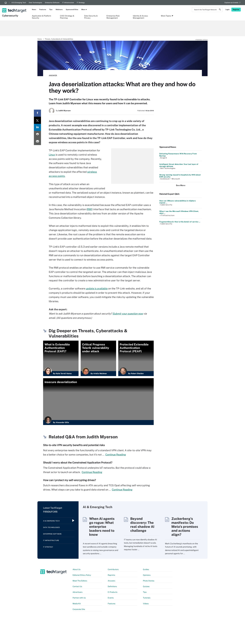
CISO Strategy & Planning (67, 17)
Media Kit (77, 604)
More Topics (166, 16)
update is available (97, 288)
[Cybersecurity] (14, 6)
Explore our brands (231, 2)
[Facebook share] (37, 113)
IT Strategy (81, 2)
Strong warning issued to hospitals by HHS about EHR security (180, 176)
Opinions (147, 575)
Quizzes (146, 586)
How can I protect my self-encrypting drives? (69, 480)
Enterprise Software (52, 2)
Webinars (59, 9)
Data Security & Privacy (91, 17)
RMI (89, 209)
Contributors (113, 569)
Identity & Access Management (140, 17)
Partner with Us (79, 598)
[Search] (219, 10)
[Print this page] (37, 134)
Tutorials (146, 598)
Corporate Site (79, 609)
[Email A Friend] (37, 141)
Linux (52, 154)
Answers (111, 581)
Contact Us (77, 586)
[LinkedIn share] (37, 127)
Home (39, 39)
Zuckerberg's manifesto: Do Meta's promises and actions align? (184, 526)
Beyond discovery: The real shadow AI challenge (142, 524)
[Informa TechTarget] (6, 2)
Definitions (112, 586)
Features (42, 9)
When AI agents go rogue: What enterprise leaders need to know (102, 526)
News (34, 9)
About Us (77, 569)
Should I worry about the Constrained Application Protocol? (77, 462)
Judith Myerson (64, 111)
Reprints (111, 575)
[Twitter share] (37, 120)
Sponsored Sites (72, 9)
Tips (50, 9)
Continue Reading (115, 454)
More (83, 9)
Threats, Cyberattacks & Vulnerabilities (59, 39)
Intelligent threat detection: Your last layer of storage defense (178, 165)
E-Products (112, 592)
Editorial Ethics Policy (82, 575)
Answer (53, 75)
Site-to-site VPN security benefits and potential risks (74, 445)
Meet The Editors (80, 581)
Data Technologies (35, 2)
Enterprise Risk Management (113, 17)
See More (180, 185)
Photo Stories (148, 581)
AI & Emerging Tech (18, 2)
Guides (146, 569)
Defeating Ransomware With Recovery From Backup (178, 155)
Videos (146, 604)
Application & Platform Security (41, 17)
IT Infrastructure (68, 2)
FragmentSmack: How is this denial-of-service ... (179, 222)
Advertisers (78, 592)
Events (111, 598)
